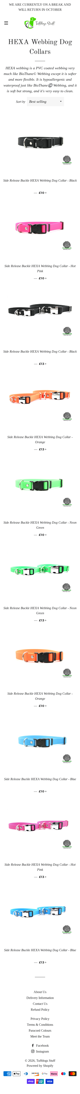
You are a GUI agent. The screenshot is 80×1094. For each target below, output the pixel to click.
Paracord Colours (40, 1030)
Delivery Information (40, 998)
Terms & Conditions (40, 1024)
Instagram (42, 1051)
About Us (40, 992)
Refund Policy (40, 1009)
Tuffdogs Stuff (45, 1060)
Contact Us (40, 1003)
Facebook (42, 1045)
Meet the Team (40, 1036)
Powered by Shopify (40, 1065)
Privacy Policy (40, 1018)
